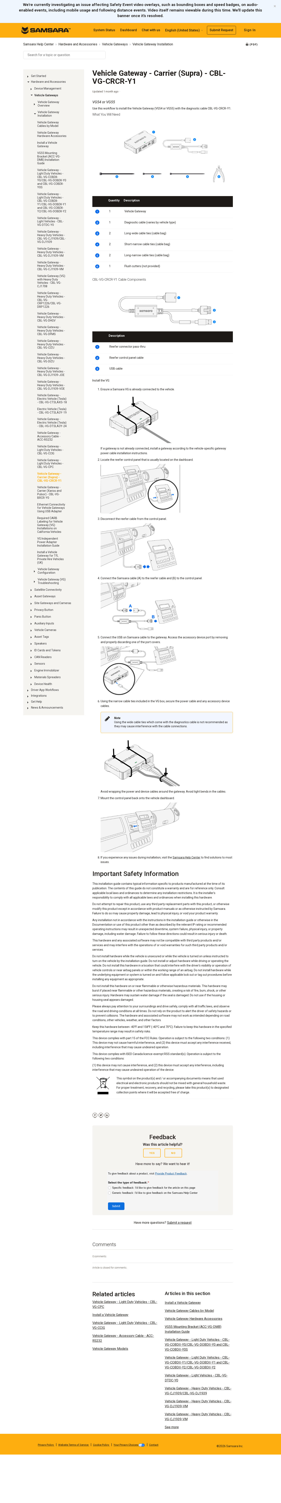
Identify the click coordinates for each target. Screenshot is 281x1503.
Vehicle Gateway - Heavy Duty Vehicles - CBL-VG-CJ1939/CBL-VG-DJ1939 (51, 237)
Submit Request (221, 30)
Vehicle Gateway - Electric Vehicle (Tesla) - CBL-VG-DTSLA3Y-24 (52, 422)
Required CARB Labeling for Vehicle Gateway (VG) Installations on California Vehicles (50, 524)
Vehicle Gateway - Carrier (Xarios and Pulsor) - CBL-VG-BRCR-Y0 (49, 492)
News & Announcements (47, 707)
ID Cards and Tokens (47, 650)
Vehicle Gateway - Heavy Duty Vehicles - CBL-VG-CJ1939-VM (51, 266)
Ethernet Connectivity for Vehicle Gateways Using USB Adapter (51, 508)
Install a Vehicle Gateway (47, 144)
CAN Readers (43, 657)
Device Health (43, 684)
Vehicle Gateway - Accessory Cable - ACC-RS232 (48, 436)
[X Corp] (100, 1115)
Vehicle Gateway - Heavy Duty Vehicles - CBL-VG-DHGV (51, 317)
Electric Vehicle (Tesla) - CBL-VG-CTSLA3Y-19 (52, 410)
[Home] (46, 30)
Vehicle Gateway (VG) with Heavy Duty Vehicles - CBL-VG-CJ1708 (51, 281)
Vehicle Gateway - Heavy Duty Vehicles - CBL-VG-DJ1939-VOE (51, 385)
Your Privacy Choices (126, 1444)
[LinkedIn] (106, 1115)
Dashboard (128, 30)
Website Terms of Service (73, 1444)
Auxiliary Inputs (44, 623)
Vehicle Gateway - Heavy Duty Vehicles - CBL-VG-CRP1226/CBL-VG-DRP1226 (51, 299)
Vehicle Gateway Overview (48, 103)
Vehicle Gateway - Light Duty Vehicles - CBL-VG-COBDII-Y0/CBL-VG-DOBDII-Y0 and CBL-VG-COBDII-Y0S (51, 178)
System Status (104, 30)
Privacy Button (43, 609)
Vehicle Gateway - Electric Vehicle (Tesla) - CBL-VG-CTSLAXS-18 (52, 399)
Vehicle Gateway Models (110, 1349)
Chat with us (151, 30)
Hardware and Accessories (77, 44)
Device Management (47, 88)
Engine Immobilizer (46, 670)
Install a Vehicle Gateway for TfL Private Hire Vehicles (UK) (50, 557)
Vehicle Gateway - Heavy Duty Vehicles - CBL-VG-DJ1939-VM (51, 252)
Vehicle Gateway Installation (152, 44)
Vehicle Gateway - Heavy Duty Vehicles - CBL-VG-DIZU (51, 358)
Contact (153, 1444)
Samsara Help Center (38, 44)
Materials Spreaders (47, 677)
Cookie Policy (101, 1444)
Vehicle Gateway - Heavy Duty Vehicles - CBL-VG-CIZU (51, 344)
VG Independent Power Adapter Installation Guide (48, 542)
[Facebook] (95, 1115)
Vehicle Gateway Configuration (48, 571)
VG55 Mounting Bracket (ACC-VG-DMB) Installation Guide (48, 158)
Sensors (39, 663)
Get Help (36, 701)
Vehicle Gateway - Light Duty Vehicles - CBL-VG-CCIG (50, 450)
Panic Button (42, 616)
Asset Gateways (45, 596)
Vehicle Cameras (45, 630)
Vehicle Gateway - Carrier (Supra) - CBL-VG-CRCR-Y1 (49, 477)
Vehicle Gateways (115, 44)
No (173, 1153)
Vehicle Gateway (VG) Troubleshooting (52, 581)
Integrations (39, 695)
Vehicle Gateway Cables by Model (48, 124)
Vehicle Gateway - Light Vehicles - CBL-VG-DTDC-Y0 (50, 221)
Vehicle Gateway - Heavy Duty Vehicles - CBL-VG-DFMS (51, 330)
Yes (152, 1153)
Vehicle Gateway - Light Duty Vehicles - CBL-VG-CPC (50, 463)
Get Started (38, 76)
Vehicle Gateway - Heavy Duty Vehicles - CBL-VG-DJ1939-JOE (51, 372)
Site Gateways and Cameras (52, 603)
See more (172, 1427)
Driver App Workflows (45, 690)
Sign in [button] (250, 30)
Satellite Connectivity (48, 589)
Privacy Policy (46, 1444)
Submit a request (179, 1223)
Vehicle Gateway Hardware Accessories (51, 134)
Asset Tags (41, 636)
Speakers (40, 643)
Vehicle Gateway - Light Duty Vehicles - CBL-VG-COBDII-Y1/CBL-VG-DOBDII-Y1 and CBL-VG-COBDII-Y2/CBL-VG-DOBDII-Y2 (51, 202)
